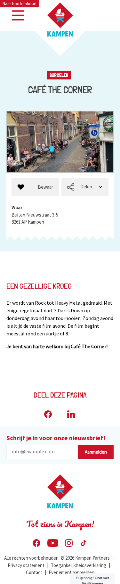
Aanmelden (96, 452)
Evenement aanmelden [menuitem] (71, 572)
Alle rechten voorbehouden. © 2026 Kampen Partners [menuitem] (57, 558)
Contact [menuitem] (34, 572)
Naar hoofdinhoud (19, 3)
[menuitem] (35, 187)
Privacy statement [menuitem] (26, 565)
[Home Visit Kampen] (60, 20)
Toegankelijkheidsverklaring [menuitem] (78, 565)
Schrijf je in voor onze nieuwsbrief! (55, 438)
